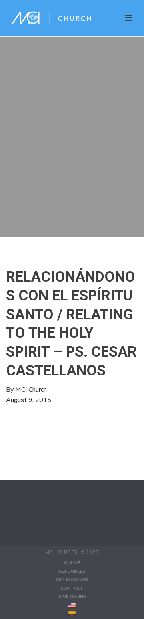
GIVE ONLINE (72, 597)
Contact (72, 588)
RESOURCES (72, 571)
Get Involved (72, 580)
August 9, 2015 (28, 400)
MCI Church (31, 389)
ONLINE (72, 563)
